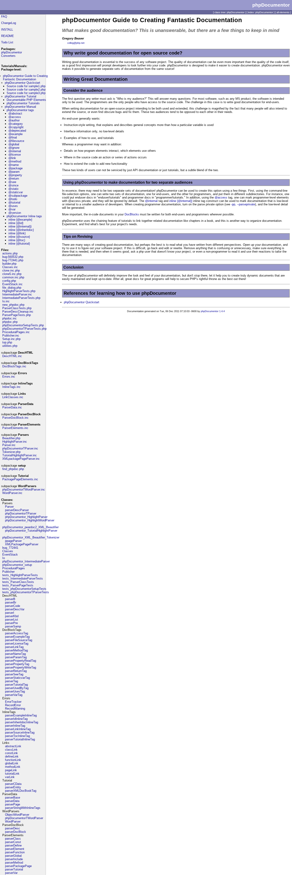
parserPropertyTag (17, 664)
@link (12, 158)
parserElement (14, 849)
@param (14, 171)
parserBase (12, 797)
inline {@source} (19, 236)
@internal (14, 151)
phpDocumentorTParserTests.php (24, 328)
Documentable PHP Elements (26, 100)
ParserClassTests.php (16, 308)
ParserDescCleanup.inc (17, 311)
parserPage (12, 804)
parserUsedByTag (17, 688)
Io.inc (6, 301)
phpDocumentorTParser (20, 513)
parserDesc (12, 828)
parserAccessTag (16, 633)
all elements (282, 12)
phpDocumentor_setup (17, 565)
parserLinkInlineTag (18, 729)
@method (14, 161)
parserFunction (15, 852)
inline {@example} (20, 219)
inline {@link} (17, 233)
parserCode (12, 606)
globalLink (11, 763)
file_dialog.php (11, 287)
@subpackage (17, 195)
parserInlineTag (15, 725)
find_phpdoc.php (13, 469)
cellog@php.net (75, 43)
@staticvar (15, 192)
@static (13, 189)
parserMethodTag (16, 650)
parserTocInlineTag (17, 736)
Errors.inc (8, 376)
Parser (9, 506)
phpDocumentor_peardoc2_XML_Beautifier (30, 527)
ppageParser (13, 541)
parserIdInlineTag (16, 719)
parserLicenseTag (16, 643)
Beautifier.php (11, 438)
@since (13, 185)
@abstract (15, 113)
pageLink (11, 770)
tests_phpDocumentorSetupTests (24, 588)
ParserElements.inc (15, 428)
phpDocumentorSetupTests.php (23, 325)
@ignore (13, 147)
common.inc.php (13, 277)
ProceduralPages (13, 568)
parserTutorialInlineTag (20, 739)
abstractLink (13, 746)
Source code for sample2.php (26, 89)
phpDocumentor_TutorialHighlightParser (31, 530)
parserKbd (11, 616)
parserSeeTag (14, 674)
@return (13, 178)
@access (14, 117)
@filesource (16, 141)
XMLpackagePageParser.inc (21, 458)
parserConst (13, 842)
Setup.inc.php (11, 339)
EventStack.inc (12, 284)
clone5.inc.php (11, 274)
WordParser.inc (12, 493)
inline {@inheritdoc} (21, 230)
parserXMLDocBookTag (20, 790)
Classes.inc (10, 267)
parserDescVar (14, 609)
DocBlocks (132, 214)
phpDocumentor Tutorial (20, 96)
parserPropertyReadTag (20, 660)
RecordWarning (15, 708)
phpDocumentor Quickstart (22, 82)
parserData (12, 801)
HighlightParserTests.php (18, 291)
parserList (11, 619)
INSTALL (7, 29)
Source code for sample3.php (26, 93)
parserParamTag (16, 657)
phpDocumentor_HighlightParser (26, 517)
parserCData (13, 784)
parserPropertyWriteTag (20, 667)
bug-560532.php (12, 257)
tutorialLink (12, 773)
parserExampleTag (17, 636)
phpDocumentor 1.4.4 (213, 311)
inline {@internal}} (19, 226)
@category (15, 123)
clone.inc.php (11, 270)
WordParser (13, 821)
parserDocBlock (15, 831)
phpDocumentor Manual (20, 106)
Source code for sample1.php (26, 86)
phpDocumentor (11, 52)
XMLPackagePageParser (21, 544)
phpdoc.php (10, 322)
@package (15, 168)
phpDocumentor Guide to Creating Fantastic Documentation (25, 77)
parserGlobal (13, 855)
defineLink (11, 756)
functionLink (13, 760)
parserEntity (13, 787)
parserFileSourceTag (18, 640)
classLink (11, 749)
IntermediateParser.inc (17, 294)
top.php (7, 342)
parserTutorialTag (16, 684)
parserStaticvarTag (17, 677)
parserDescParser (17, 510)
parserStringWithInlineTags (22, 808)
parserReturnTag (16, 671)
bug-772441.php (12, 260)
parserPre (11, 623)
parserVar (11, 873)
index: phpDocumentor (260, 12)
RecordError (13, 705)
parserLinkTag (14, 647)
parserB (10, 599)
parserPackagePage (18, 866)
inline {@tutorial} (19, 243)
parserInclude (14, 859)
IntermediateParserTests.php (21, 298)
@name (13, 165)
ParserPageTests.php (16, 315)
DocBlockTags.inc (14, 366)
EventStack (10, 554)
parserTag (11, 681)
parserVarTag (13, 695)
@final (12, 137)
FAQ (4, 16)
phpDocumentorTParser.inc (20, 448)
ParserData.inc (12, 407)
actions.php (10, 253)
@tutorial (14, 202)
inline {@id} (15, 223)
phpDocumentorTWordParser (24, 818)
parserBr (10, 602)
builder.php (9, 263)
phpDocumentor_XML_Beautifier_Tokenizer (30, 537)
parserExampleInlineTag (21, 715)
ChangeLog (8, 23)
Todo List (7, 42)
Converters (8, 55)
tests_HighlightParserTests (20, 575)
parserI (9, 612)
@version (14, 212)
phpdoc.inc (9, 318)
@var (12, 209)
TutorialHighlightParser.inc (19, 455)
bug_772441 (10, 547)
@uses (13, 206)
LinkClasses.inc (12, 397)
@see (12, 182)
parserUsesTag (15, 691)
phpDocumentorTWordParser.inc (23, 489)
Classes (7, 551)
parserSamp (13, 626)
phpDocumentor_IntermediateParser (26, 561)
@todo (12, 199)
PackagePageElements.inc (20, 479)
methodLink (12, 766)
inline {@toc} (16, 240)
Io (3, 558)
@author (14, 120)
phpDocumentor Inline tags (24, 216)
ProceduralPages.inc (16, 332)
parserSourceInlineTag (19, 732)
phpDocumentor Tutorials (23, 103)
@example (15, 134)
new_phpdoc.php (13, 304)
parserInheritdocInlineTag (21, 722)
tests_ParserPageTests (17, 585)
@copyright (15, 127)
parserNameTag (15, 654)
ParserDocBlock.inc (15, 417)
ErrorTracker (13, 701)
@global (13, 144)
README (7, 36)
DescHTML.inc (12, 356)
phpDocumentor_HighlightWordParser (29, 520)
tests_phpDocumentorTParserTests (25, 592)
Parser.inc (9, 445)
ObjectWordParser (17, 814)
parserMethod (14, 862)
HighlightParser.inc (14, 441)
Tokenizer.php (11, 452)
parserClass (13, 838)
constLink (11, 753)
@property (15, 175)
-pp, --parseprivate (243, 204)
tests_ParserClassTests (18, 582)
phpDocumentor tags (20, 110)
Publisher (8, 571)
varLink (10, 777)
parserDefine (13, 845)
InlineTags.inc (11, 387)
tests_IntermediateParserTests (22, 578)
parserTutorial (14, 869)
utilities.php (9, 345)
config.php (9, 280)
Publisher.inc (10, 335)
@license (14, 154)
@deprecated (17, 130)
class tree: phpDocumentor (229, 12)
